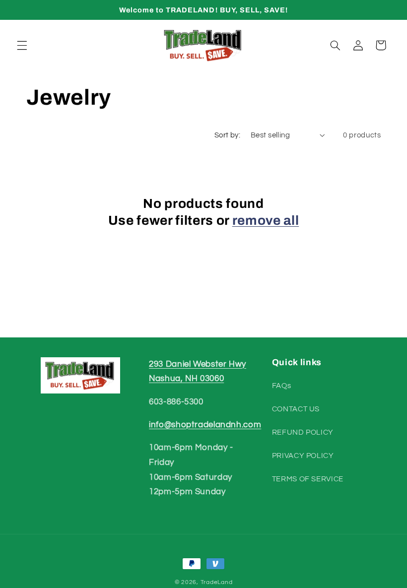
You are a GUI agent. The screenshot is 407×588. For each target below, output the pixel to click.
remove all (265, 220)
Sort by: (227, 135)
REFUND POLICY (303, 432)
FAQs (281, 386)
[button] (21, 45)
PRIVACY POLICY (303, 455)
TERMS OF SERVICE (307, 479)
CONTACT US (296, 409)
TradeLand (217, 582)
